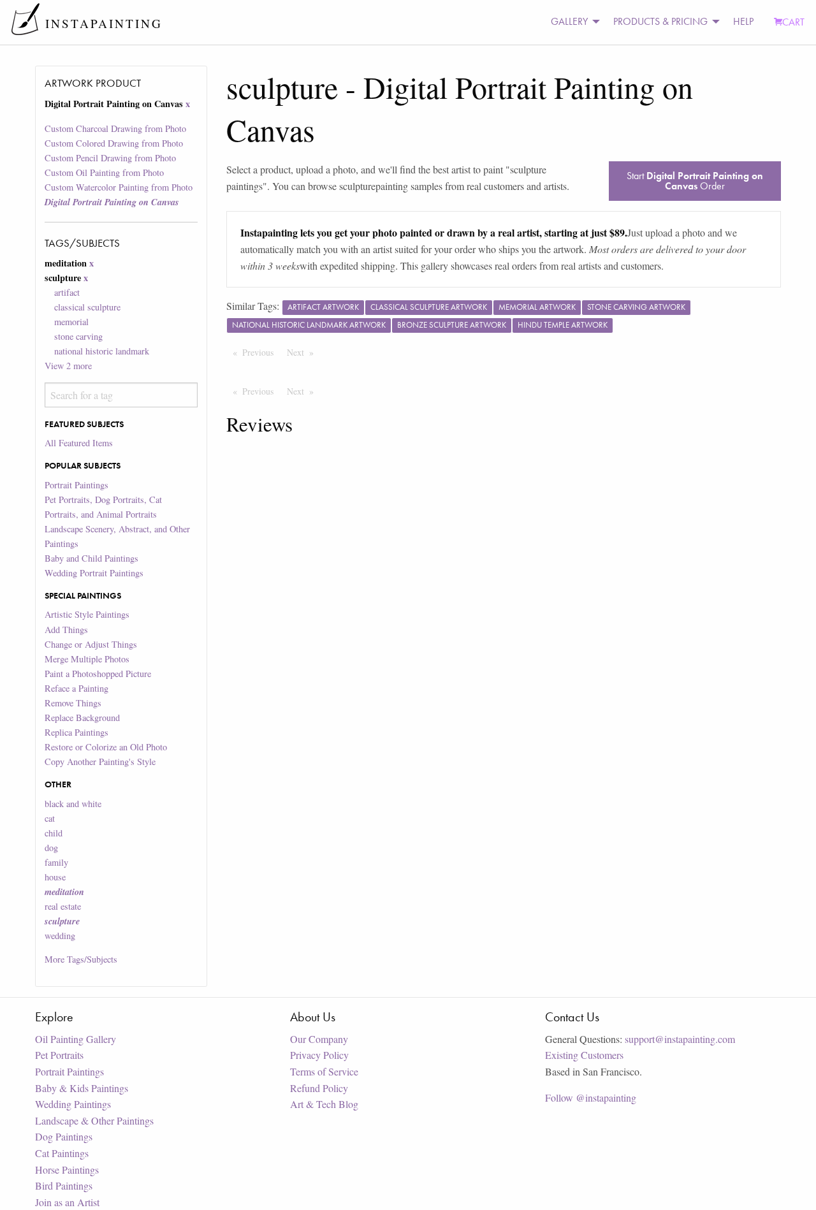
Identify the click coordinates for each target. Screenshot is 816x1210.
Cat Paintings (62, 1153)
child (53, 833)
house (55, 877)
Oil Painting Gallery (75, 1039)
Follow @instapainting (590, 1097)
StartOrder (695, 181)
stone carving (78, 336)
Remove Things (73, 703)
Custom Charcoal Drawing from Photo (115, 128)
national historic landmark (101, 351)
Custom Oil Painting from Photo (104, 172)
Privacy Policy (319, 1054)
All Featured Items (79, 443)
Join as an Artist (67, 1202)
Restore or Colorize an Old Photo (106, 747)
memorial (71, 322)
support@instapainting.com (680, 1039)
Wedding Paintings (73, 1104)
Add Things (66, 629)
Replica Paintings (76, 732)
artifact (67, 292)
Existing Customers (584, 1054)
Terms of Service (324, 1071)
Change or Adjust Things (91, 644)
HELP (743, 21)
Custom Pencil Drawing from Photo (110, 158)
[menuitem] (572, 22)
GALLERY (569, 21)
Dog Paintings (63, 1136)
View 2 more (68, 366)
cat (50, 818)
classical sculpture (87, 307)
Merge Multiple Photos (87, 659)
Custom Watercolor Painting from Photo (119, 187)
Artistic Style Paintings (87, 614)
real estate (63, 906)
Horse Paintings (67, 1169)
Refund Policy (319, 1088)
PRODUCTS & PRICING (660, 21)
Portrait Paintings (76, 485)
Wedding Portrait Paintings (94, 573)
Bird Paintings (63, 1185)
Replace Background (82, 717)
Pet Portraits (59, 1054)
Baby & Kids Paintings (81, 1088)
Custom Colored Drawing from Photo (114, 143)
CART (793, 22)
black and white (73, 804)
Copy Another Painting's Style (100, 761)
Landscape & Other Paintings (94, 1120)
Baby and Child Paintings (91, 558)
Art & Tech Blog (324, 1104)
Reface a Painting (76, 688)
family (56, 862)
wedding (60, 935)
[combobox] (121, 395)
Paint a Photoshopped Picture (98, 673)
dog (51, 848)
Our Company (319, 1039)
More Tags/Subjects (81, 959)
